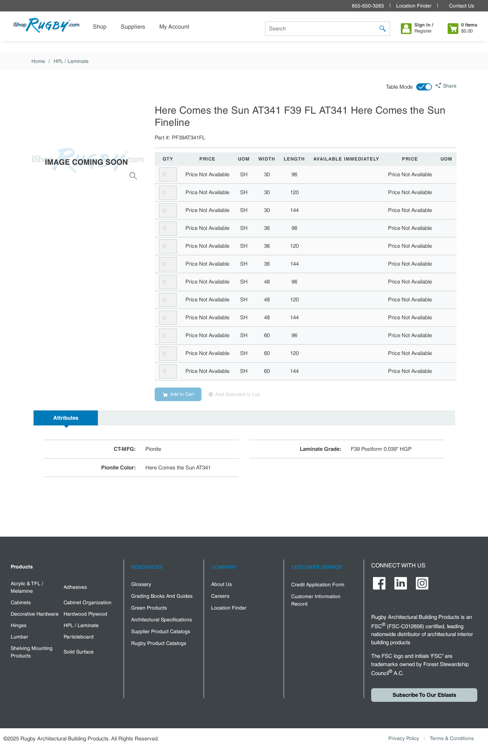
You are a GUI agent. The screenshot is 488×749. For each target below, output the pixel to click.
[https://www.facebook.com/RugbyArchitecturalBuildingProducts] (379, 583)
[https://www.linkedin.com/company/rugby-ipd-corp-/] (401, 583)
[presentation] (66, 417)
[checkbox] (424, 86)
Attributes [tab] (65, 418)
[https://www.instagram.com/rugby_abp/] (422, 583)
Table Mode (399, 87)
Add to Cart (182, 394)
